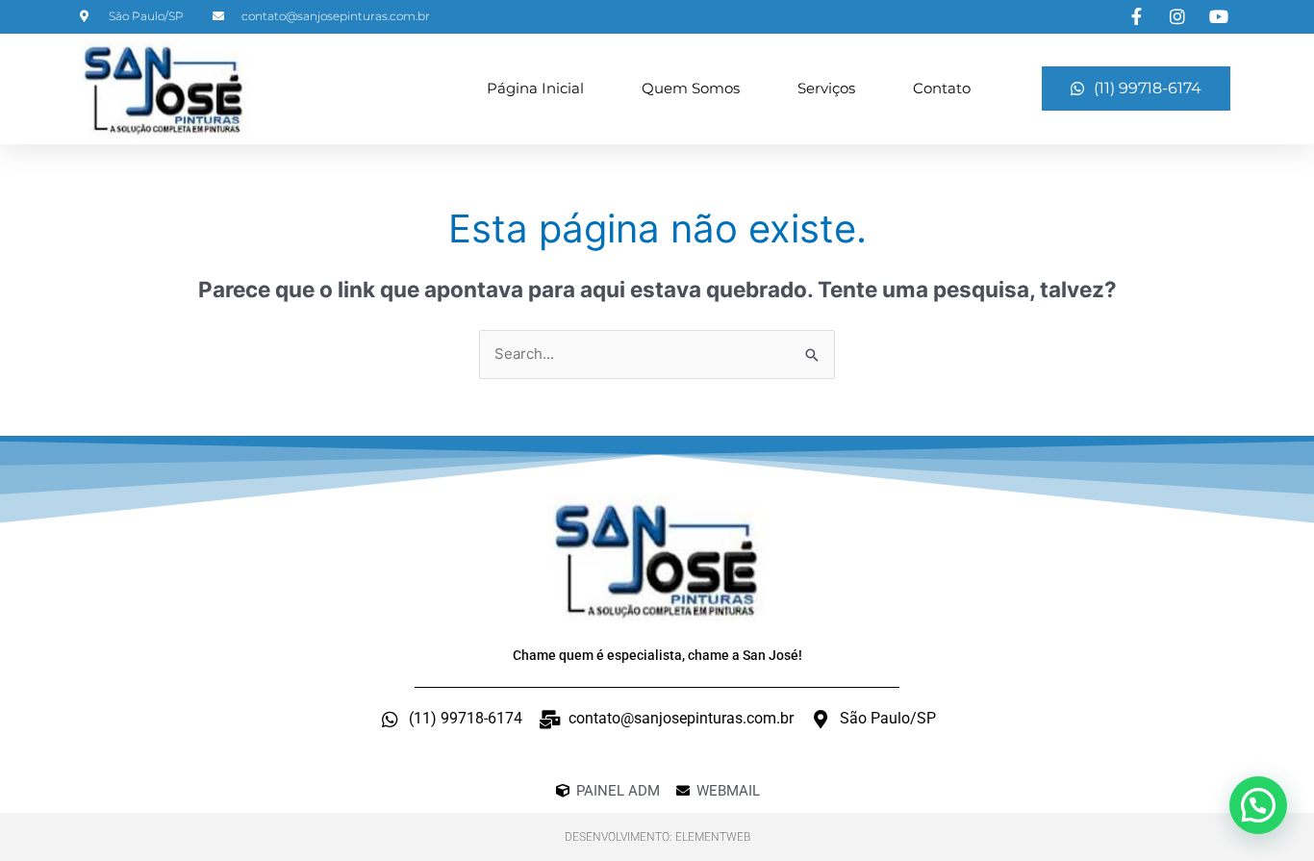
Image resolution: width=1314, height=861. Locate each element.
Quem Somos (691, 88)
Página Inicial (535, 88)
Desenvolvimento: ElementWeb (657, 837)
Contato (942, 88)
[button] (1258, 805)
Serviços (826, 88)
